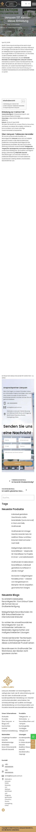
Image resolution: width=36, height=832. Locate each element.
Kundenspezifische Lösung (25, 739)
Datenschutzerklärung (10, 731)
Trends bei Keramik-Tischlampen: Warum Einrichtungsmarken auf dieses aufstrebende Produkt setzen (18, 640)
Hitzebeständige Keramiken (7, 743)
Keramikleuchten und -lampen (26, 722)
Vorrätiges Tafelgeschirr (23, 729)
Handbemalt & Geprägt (24, 753)
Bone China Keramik (9, 747)
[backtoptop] (33, 746)
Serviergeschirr (14, 148)
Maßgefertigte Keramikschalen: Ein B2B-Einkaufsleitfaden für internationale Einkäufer (17, 614)
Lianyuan (14, 138)
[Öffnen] (34, 4)
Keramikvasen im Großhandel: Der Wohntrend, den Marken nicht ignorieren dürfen (17, 651)
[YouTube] (3, 810)
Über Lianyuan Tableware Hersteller (14, 106)
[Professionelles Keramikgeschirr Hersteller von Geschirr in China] (2, 4)
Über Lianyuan (7, 721)
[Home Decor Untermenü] (28, 719)
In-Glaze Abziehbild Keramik (26, 743)
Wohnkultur (23, 719)
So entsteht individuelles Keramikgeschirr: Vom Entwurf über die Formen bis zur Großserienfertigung (17, 603)
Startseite (2, 24)
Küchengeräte (24, 726)
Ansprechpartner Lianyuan (11, 107)
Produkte (5, 719)
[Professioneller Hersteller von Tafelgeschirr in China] (8, 682)
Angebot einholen (11, 4)
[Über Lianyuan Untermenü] (13, 721)
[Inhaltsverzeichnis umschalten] (22, 101)
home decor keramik (25, 148)
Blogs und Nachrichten (13, 24)
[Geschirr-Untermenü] (29, 716)
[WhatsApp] (33, 736)
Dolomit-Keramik (8, 749)
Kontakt (4, 728)
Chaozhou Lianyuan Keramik (21, 828)
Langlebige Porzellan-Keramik (9, 739)
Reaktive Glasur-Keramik (25, 748)
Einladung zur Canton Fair (11, 104)
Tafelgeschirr (23, 717)
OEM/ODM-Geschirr (21, 152)
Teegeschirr (5, 148)
